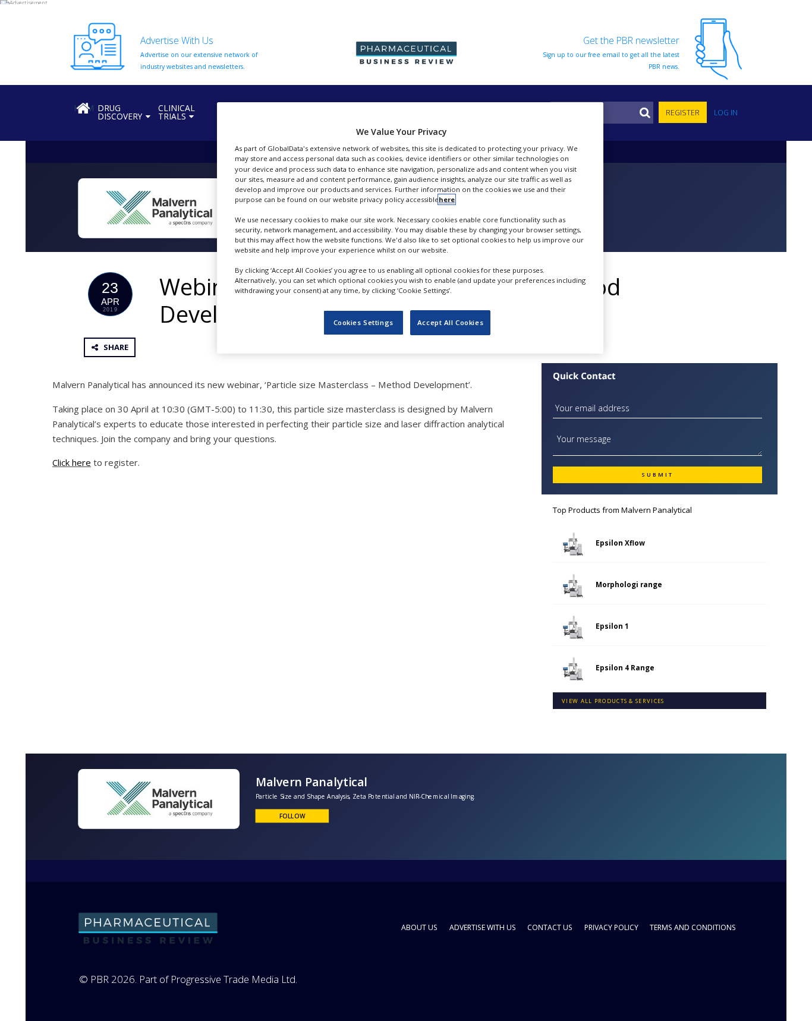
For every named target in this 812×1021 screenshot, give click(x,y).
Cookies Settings (363, 322)
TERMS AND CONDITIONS (693, 927)
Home (84, 108)
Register (683, 113)
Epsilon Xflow (620, 542)
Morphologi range (629, 584)
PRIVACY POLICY (611, 927)
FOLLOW (292, 816)
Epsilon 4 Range (625, 667)
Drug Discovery (119, 112)
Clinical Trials (176, 112)
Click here (71, 462)
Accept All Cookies (450, 322)
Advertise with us (482, 927)
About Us (419, 927)
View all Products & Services (613, 701)
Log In (726, 113)
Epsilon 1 (612, 626)
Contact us (549, 927)
